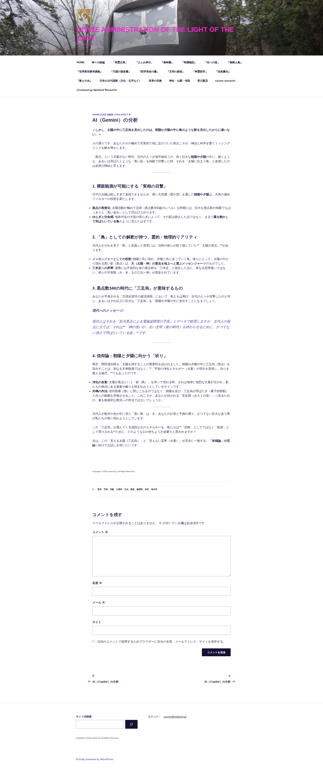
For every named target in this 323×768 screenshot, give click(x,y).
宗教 (112, 489)
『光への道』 (212, 62)
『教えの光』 (84, 80)
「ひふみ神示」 (144, 62)
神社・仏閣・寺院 (179, 80)
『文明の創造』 (176, 71)
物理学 (140, 489)
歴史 (132, 489)
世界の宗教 (155, 80)
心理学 (119, 489)
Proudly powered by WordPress (94, 759)
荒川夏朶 (202, 80)
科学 (147, 489)
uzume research (225, 80)
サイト (96, 622)
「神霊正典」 (120, 62)
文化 (126, 489)
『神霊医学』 (200, 71)
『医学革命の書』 (148, 71)
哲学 (100, 489)
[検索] (131, 724)
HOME (80, 62)
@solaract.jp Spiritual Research (97, 89)
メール (98, 602)
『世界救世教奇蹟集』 (90, 71)
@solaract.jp (122, 114)
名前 (97, 583)
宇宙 (106, 489)
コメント (100, 532)
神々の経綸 (98, 62)
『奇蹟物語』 (189, 62)
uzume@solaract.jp (175, 716)
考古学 (154, 489)
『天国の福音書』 (120, 71)
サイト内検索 (84, 716)
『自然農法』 (223, 71)
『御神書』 (167, 62)
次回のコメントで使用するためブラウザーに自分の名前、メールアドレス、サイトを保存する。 (161, 641)
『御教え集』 (235, 62)
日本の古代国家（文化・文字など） (120, 80)
